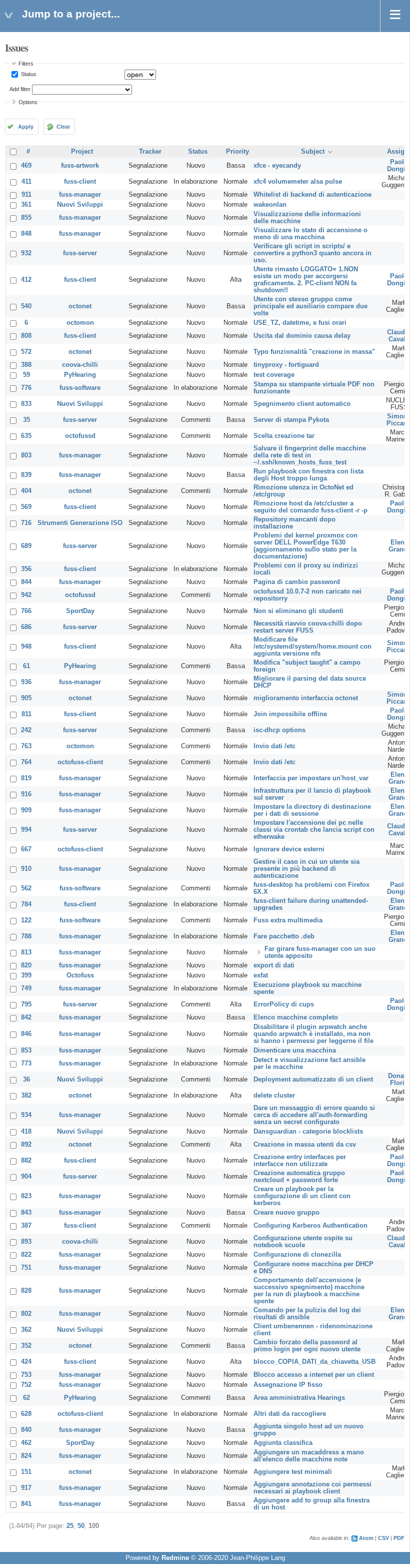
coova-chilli (80, 364)
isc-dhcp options (280, 730)
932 (26, 253)
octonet (80, 306)
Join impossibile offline (290, 714)
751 (26, 1267)
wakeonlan (270, 204)
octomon (80, 322)
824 (26, 1455)
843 (26, 1212)
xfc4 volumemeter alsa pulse (298, 181)
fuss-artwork (80, 165)
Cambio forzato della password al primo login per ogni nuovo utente (307, 1346)
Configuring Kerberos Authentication (311, 1225)
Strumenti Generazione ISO (80, 523)
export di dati (274, 965)
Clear (63, 127)
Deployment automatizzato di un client (313, 1079)
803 (26, 455)
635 (26, 435)
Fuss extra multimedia (288, 920)
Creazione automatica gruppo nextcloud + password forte (299, 1177)
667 (26, 849)
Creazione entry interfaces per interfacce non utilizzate (300, 1161)
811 (27, 714)
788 (26, 936)
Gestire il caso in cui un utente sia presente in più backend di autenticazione (307, 868)
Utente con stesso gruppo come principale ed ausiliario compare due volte (311, 306)
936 (26, 682)
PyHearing (80, 374)
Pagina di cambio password (297, 582)
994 (26, 829)
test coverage (274, 374)
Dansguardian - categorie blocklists (308, 1131)
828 (26, 1290)
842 (26, 1017)
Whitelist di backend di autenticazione (313, 194)
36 (26, 1079)
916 (26, 794)
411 (27, 181)
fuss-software (80, 387)
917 (26, 1487)
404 (26, 490)
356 (26, 569)
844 (26, 582)
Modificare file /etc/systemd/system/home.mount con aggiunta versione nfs (313, 646)
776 (26, 387)
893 (26, 1241)
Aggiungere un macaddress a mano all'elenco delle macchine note (309, 1456)
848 (26, 233)
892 (26, 1144)
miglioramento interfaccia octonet (306, 698)
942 (26, 595)
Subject (312, 151)
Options (28, 102)
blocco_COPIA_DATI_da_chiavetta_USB (315, 1361)
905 (26, 698)
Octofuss (80, 975)
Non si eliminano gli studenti (299, 611)
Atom (366, 1538)
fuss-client (80, 181)
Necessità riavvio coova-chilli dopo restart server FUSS (308, 627)
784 (26, 904)
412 (26, 279)
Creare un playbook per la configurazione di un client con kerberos (302, 1196)
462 (26, 1442)
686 (26, 627)
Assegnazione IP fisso (288, 1384)
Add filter (20, 89)
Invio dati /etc (275, 746)
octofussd (80, 435)
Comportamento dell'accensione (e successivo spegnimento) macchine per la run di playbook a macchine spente (309, 1291)
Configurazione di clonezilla (297, 1254)
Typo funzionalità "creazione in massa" (314, 351)
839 (26, 474)
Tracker (150, 151)
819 (26, 778)
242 (26, 730)
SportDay (80, 611)
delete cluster (274, 1095)
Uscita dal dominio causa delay (302, 335)
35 (26, 419)
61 (26, 666)
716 (26, 523)
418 (26, 1131)
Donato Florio (399, 1080)
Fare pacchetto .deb (284, 936)
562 (26, 888)
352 (26, 1345)
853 (26, 1050)
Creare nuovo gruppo (287, 1212)
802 (26, 1313)
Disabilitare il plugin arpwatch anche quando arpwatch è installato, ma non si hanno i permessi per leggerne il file (314, 1034)
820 (26, 965)
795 (26, 1004)
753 (26, 1374)
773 (26, 1063)
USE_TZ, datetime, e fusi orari (300, 322)
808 (26, 335)
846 (26, 1033)
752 (26, 1384)
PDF (399, 1538)
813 (26, 952)
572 (26, 351)
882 (26, 1160)
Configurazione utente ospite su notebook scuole (303, 1242)
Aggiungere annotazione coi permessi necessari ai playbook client (313, 1488)
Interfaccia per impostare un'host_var (311, 778)
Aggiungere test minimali (293, 1471)
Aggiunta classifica (283, 1442)
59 (26, 374)
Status (28, 74)
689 (26, 546)
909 (26, 810)
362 (26, 1329)
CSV (383, 1538)
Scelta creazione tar (284, 435)
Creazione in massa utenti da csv (305, 1144)
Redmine (175, 1557)
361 (26, 204)
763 (26, 746)
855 (26, 217)
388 (26, 364)
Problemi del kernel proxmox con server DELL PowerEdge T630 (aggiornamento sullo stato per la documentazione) (306, 546)
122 (26, 920)
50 (81, 1525)
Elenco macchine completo (296, 1017)
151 (26, 1471)
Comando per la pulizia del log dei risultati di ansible (307, 1314)
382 (26, 1095)
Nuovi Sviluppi (80, 204)
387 (26, 1225)
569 (26, 506)
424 (26, 1361)
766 (26, 611)
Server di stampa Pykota (291, 419)
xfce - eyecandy (277, 165)
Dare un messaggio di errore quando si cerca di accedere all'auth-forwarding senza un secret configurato (314, 1115)
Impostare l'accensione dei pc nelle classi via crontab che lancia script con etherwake (314, 829)
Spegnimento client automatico (302, 403)
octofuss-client (80, 762)
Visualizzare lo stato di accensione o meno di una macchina (311, 234)
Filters (26, 64)
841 (26, 1503)
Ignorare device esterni (289, 849)
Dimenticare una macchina (295, 1050)
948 (26, 646)
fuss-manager (80, 194)
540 (26, 306)
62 (26, 1397)
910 (26, 868)
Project (82, 151)
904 (26, 1176)
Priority (237, 151)
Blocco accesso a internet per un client (314, 1374)
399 (26, 975)
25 (70, 1525)
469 (26, 165)
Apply (26, 127)
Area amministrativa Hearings (299, 1397)
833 (26, 403)
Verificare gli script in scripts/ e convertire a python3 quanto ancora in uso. (313, 253)
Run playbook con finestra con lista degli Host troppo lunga (309, 475)
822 (26, 1254)
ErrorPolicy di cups (284, 1004)
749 (26, 988)
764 (26, 762)
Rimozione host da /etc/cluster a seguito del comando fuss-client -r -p (311, 507)
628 (26, 1413)
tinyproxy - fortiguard (286, 364)
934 (26, 1115)
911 (27, 194)
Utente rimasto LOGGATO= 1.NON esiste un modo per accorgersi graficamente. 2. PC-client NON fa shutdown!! (306, 280)
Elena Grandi (399, 546)
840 (26, 1429)
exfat (261, 975)
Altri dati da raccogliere (290, 1413)
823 (26, 1196)
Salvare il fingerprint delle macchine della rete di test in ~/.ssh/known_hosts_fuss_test (310, 455)
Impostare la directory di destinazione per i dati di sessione (312, 810)
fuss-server (80, 253)
